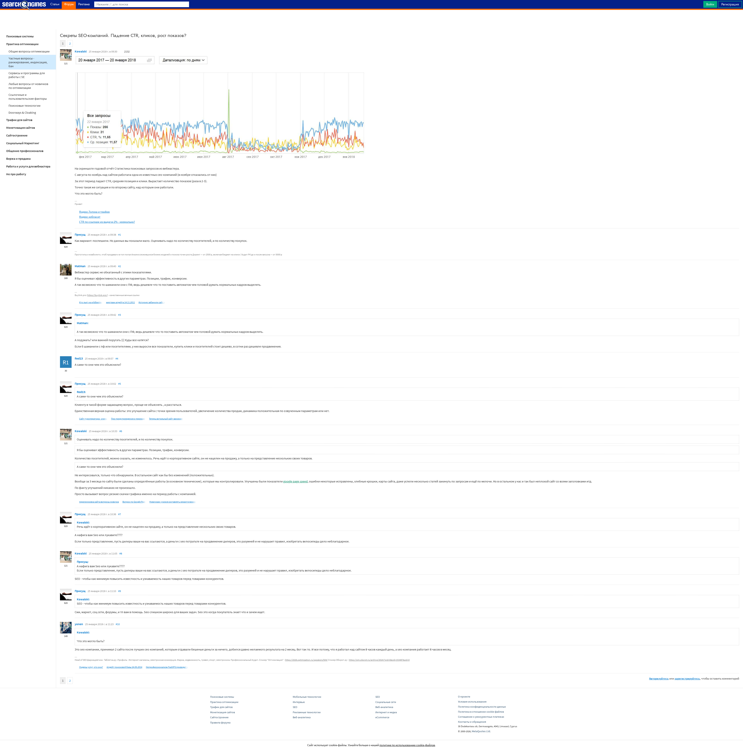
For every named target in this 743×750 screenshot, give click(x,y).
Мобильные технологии (307, 697)
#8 (120, 553)
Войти (710, 4)
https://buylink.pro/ (97, 295)
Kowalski (81, 51)
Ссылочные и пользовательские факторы (28, 96)
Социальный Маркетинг (22, 143)
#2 (119, 266)
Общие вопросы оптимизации (29, 51)
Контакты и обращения (472, 721)
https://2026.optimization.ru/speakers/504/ (306, 659)
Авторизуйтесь (659, 678)
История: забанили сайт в (152, 302)
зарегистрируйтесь (687, 678)
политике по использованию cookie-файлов (407, 745)
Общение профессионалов (24, 151)
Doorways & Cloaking (22, 112)
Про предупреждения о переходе (128, 418)
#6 (120, 431)
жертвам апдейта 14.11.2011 (120, 302)
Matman (80, 266)
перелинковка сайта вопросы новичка (99, 501)
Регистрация (730, 4)
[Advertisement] (371, 19)
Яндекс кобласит (89, 217)
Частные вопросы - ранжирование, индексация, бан (28, 62)
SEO (295, 707)
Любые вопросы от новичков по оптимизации (28, 86)
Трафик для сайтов (19, 120)
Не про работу (16, 174)
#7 (119, 514)
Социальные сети (385, 702)
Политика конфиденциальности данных (482, 706)
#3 (119, 315)
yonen (79, 624)
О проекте (464, 696)
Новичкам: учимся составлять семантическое (172, 501)
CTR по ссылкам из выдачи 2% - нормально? (107, 222)
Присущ (80, 234)
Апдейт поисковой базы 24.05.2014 (124, 667)
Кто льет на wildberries (90, 302)
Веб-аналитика (302, 717)
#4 (117, 358)
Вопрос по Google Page (134, 501)
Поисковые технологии (24, 105)
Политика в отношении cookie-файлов (481, 711)
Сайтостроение (16, 135)
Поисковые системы (20, 36)
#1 (119, 234)
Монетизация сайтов (20, 128)
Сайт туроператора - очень (93, 418)
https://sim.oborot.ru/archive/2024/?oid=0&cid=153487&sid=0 (379, 659)
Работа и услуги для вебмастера (28, 166)
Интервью (299, 702)
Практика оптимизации (22, 44)
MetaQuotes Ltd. (481, 731)
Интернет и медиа (386, 712)
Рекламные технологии (307, 712)
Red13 (79, 358)
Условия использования (472, 701)
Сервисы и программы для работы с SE (27, 75)
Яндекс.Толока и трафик (94, 212)
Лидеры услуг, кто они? (91, 667)
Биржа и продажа (18, 158)
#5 (119, 383)
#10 (118, 624)
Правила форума (220, 722)
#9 (119, 591)
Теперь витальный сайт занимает (166, 418)
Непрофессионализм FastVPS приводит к (167, 667)
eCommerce (382, 717)
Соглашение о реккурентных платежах (481, 716)
